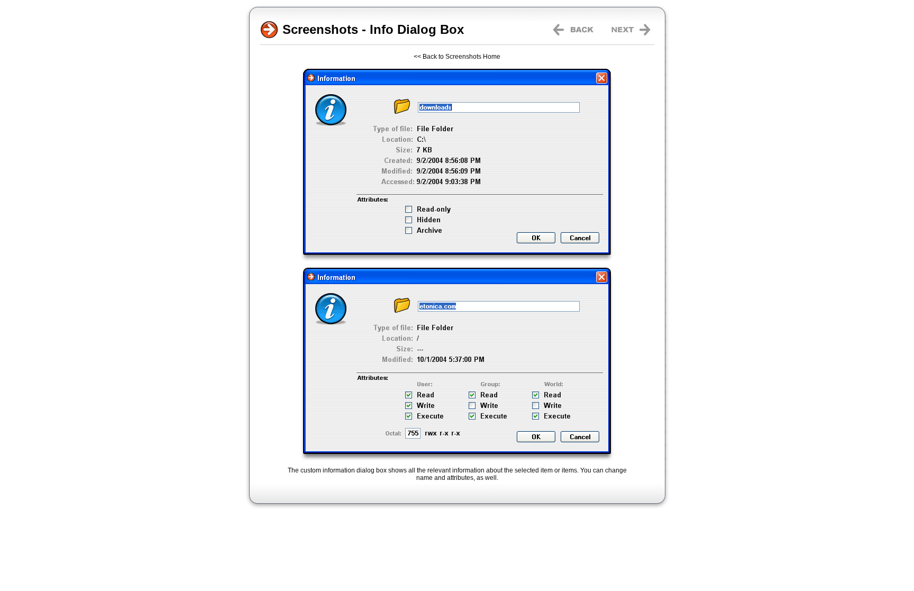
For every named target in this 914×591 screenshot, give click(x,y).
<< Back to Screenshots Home (457, 56)
